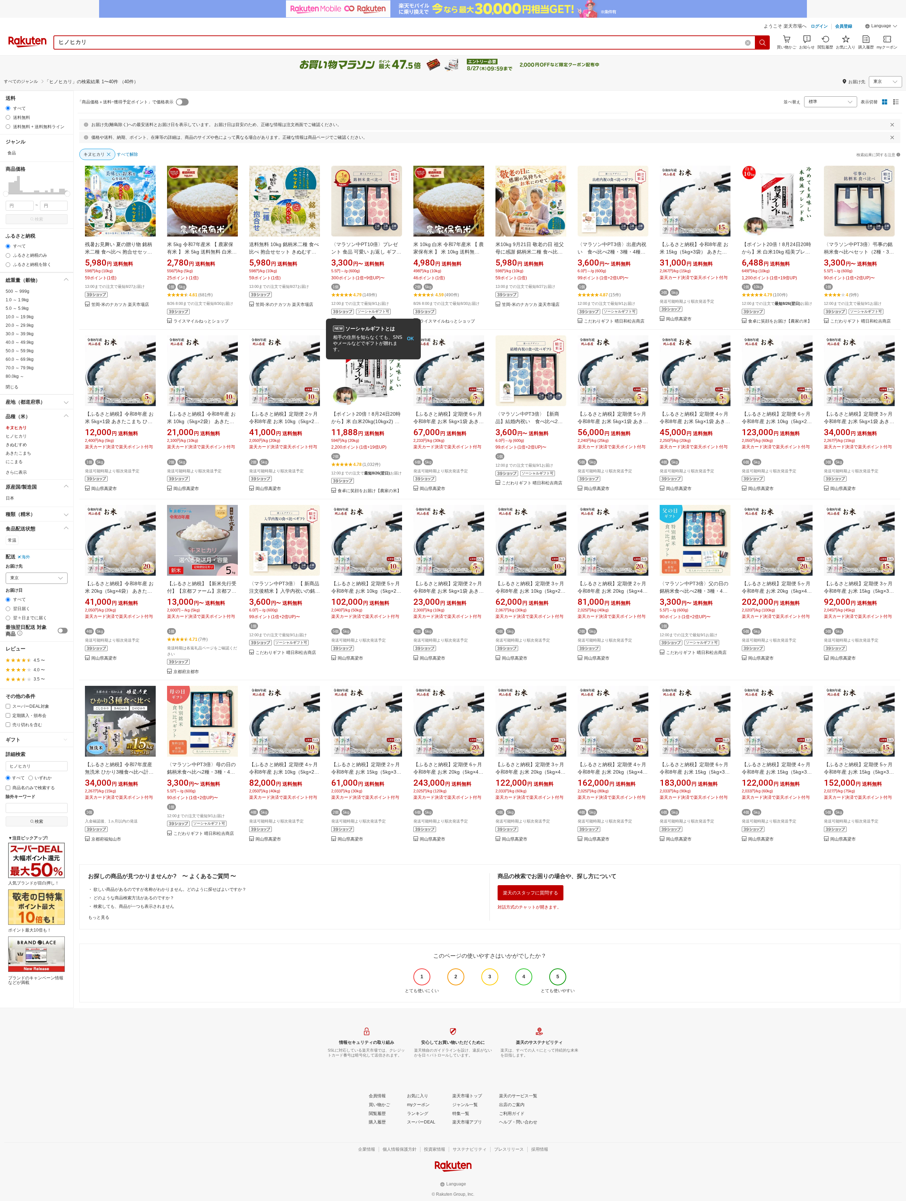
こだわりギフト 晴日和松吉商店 (614, 321)
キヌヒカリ (16, 427)
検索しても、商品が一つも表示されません (133, 906)
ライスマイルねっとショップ (201, 321)
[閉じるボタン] (892, 124)
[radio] (8, 108)
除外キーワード (20, 797)
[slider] (5, 194)
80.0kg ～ (15, 376)
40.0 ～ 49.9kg (20, 342)
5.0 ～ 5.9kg (17, 308)
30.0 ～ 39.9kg (20, 333)
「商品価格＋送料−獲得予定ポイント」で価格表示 (125, 101)
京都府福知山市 (106, 839)
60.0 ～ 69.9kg (20, 359)
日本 (10, 498)
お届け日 (14, 590)
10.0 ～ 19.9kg (20, 316)
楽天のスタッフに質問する (530, 892)
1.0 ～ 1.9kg (17, 299)
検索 (39, 219)
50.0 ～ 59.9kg (20, 350)
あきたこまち (18, 453)
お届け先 (14, 566)
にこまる (14, 461)
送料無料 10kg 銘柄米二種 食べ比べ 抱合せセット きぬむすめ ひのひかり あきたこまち (284, 251)
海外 (26, 556)
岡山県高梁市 (679, 319)
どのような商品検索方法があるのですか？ (133, 897)
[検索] (763, 42)
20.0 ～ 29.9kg (20, 325)
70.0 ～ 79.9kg (20, 367)
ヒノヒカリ (16, 436)
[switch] (63, 630)
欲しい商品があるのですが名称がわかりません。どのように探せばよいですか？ (169, 889)
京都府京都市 (186, 672)
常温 (12, 540)
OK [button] (410, 338)
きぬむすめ (16, 444)
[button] (881, 26)
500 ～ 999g (17, 291)
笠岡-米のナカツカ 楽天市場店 (120, 304)
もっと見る (98, 917)
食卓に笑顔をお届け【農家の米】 (780, 321)
